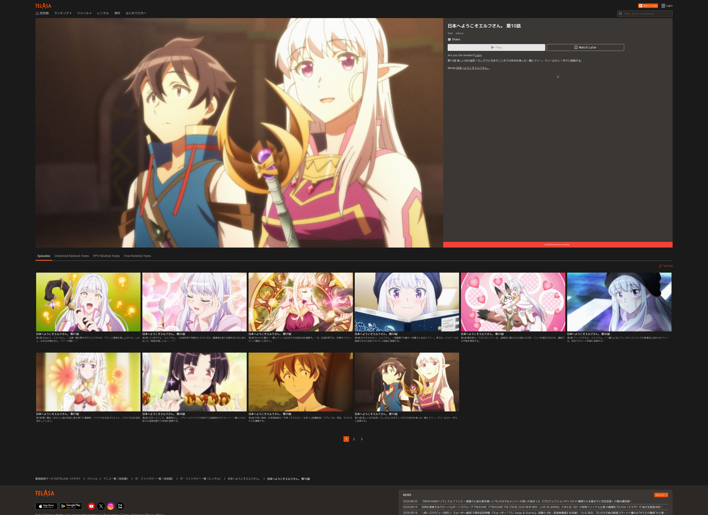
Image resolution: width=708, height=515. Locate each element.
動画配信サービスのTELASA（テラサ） (58, 478)
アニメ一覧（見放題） (116, 478)
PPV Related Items (106, 256)
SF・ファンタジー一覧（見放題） (154, 478)
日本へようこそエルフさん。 (473, 68)
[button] (648, 6)
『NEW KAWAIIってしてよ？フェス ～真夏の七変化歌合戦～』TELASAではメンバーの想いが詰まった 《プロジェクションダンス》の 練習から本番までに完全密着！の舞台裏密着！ (526, 501)
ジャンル (92, 478)
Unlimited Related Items (72, 256)
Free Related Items (137, 256)
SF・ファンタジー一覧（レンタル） (201, 478)
